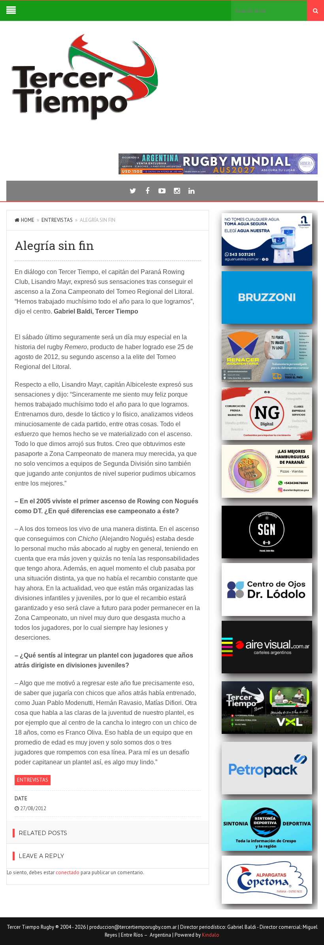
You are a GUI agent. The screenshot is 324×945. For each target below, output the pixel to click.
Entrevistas (57, 220)
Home (27, 220)
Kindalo (210, 935)
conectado (67, 872)
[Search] (315, 10)
